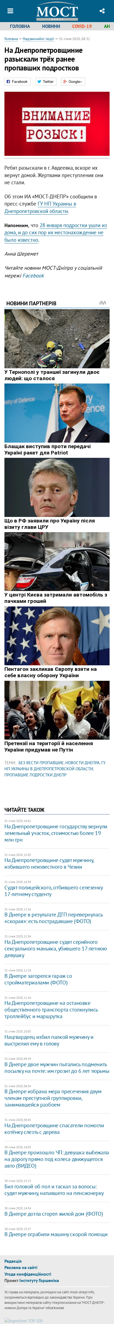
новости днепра (82, 762)
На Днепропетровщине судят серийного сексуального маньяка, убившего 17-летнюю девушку (55, 948)
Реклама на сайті (20, 1267)
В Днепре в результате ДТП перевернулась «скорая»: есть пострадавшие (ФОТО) (53, 918)
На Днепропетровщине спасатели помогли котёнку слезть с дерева (54, 1129)
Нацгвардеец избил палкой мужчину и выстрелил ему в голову (48, 1040)
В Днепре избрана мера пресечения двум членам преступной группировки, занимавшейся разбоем (52, 1098)
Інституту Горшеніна (39, 1280)
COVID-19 (82, 26)
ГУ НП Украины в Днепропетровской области (40, 207)
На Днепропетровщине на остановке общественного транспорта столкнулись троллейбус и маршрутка (51, 1009)
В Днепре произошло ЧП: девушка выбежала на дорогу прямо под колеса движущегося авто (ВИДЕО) (56, 1159)
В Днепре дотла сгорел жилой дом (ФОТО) (53, 1213)
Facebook (33, 275)
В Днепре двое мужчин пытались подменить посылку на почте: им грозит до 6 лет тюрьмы (56, 1068)
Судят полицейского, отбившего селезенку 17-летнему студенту (53, 891)
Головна (20, 26)
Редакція (13, 1261)
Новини (51, 26)
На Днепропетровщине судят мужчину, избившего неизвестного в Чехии (49, 863)
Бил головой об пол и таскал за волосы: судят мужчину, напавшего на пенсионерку (53, 1190)
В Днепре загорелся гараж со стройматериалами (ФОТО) (38, 979)
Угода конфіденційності (27, 1274)
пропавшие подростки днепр (35, 774)
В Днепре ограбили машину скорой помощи (55, 1234)
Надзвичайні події (38, 38)
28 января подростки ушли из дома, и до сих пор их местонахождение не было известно (55, 232)
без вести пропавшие (41, 762)
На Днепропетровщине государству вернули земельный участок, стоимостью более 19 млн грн (55, 833)
